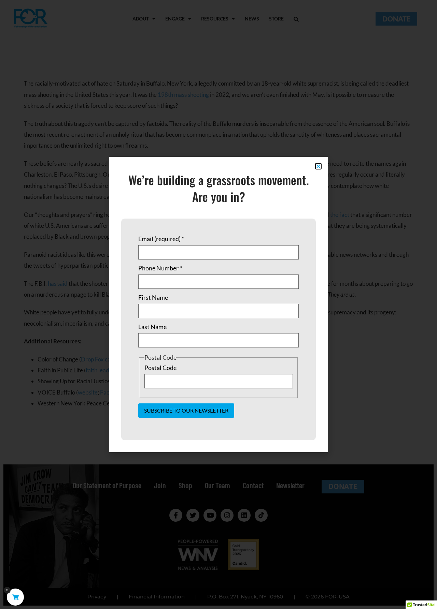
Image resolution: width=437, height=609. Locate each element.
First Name (153, 297)
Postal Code (160, 368)
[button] (318, 166)
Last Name (152, 327)
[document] (218, 304)
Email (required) (161, 239)
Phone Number (160, 268)
